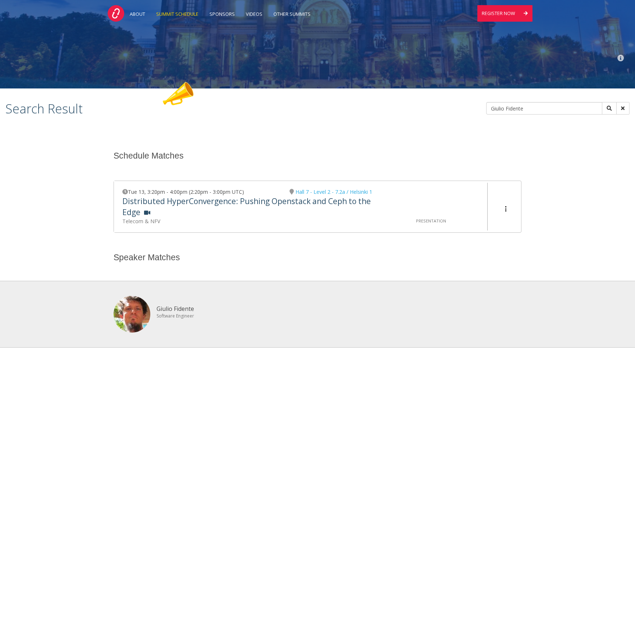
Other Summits (292, 14)
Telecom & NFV (141, 221)
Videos (254, 14)
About (137, 14)
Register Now (499, 13)
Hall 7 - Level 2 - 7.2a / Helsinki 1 (333, 191)
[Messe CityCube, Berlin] (620, 58)
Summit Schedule (177, 14)
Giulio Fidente (175, 309)
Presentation (431, 221)
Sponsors (222, 14)
